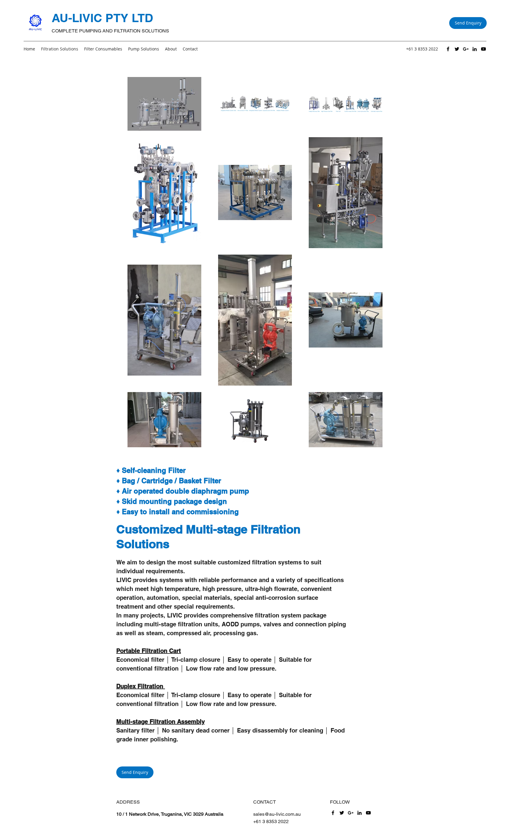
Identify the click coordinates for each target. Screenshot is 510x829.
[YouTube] (483, 49)
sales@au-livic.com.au (277, 814)
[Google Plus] (466, 49)
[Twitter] (457, 49)
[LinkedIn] (475, 49)
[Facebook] (448, 49)
